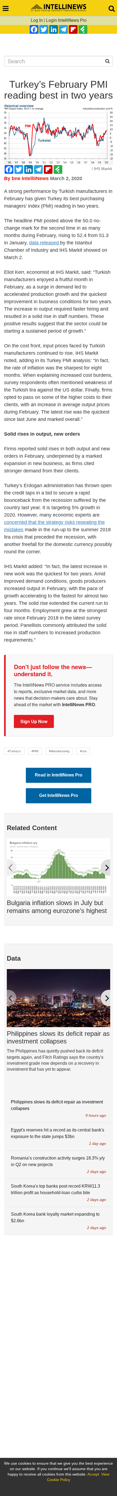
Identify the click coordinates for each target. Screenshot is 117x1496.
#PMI (35, 751)
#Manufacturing (59, 751)
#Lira (83, 751)
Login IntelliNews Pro (66, 20)
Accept (93, 1474)
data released (44, 242)
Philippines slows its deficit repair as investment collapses (58, 1037)
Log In (37, 20)
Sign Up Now (33, 721)
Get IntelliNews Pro (58, 795)
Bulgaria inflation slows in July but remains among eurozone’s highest (57, 906)
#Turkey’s (14, 751)
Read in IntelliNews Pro (58, 775)
